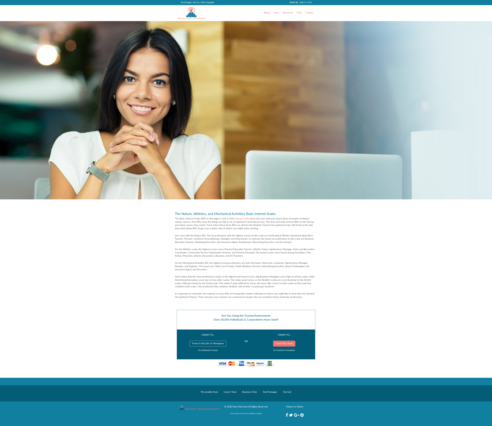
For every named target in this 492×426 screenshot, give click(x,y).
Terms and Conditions (248, 413)
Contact (309, 13)
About (267, 13)
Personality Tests (209, 392)
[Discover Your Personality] (197, 408)
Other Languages (207, 2)
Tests (276, 13)
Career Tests (230, 392)
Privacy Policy (234, 413)
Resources (288, 13)
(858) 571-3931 (306, 2)
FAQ (299, 13)
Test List (196, 2)
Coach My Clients (284, 343)
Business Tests (249, 392)
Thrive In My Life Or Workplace (208, 343)
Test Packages (186, 2)
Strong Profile (242, 219)
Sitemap (259, 413)
